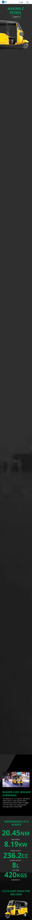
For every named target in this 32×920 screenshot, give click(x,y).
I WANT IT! (16, 17)
